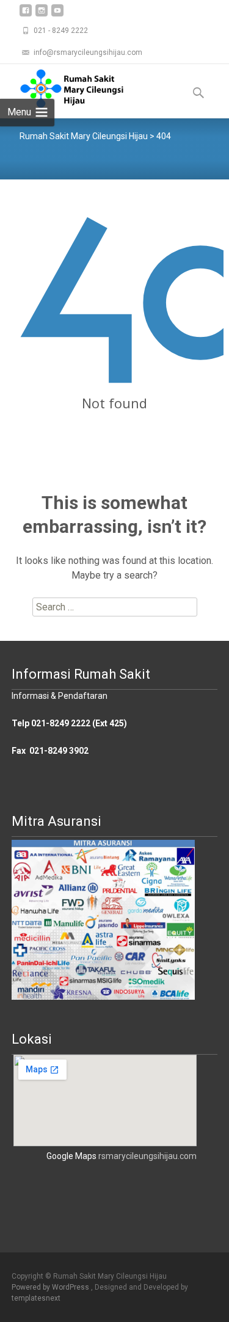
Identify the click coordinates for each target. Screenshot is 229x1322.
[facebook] (26, 15)
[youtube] (57, 15)
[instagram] (41, 15)
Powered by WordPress (51, 1287)
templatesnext (36, 1298)
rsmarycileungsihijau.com (147, 1156)
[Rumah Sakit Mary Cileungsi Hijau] (62, 88)
